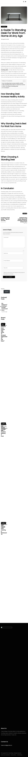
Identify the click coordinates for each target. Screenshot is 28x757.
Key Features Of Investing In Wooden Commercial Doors (4, 307)
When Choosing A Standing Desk (10, 86)
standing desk (4, 70)
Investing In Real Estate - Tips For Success (5, 219)
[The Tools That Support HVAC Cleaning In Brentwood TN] (4, 571)
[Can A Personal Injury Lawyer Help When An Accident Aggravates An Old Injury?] (4, 372)
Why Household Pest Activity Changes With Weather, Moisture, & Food (4, 429)
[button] (23, 81)
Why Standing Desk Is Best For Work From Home (14, 84)
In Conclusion (6, 87)
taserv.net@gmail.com (6, 745)
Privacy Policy (13, 754)
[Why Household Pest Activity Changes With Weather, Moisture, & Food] (4, 471)
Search (2, 288)
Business (4, 26)
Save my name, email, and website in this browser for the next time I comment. (14, 273)
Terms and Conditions (5, 754)
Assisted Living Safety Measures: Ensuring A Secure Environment (22, 220)
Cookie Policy (19, 754)
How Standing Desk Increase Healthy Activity (12, 83)
